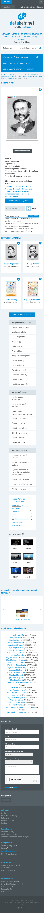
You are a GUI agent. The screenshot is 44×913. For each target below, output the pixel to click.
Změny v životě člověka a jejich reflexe (29, 77)
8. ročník (8, 189)
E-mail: (7, 736)
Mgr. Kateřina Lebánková (17, 712)
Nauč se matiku (7, 886)
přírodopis (25, 194)
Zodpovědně (6, 889)
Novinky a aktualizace (20, 327)
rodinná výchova (11, 196)
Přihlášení (7, 2)
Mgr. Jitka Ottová (16, 700)
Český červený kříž (8, 845)
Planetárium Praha (8, 854)
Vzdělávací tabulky (19, 332)
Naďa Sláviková (17, 687)
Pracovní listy (17, 351)
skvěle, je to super (17, 505)
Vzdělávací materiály (9, 815)
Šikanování (5, 868)
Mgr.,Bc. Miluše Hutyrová (16, 657)
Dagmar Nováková (16, 705)
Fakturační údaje (7, 820)
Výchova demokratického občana (21, 463)
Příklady (4, 891)
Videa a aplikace (18, 337)
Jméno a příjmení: (11, 729)
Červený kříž (27, 189)
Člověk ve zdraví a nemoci (9, 78)
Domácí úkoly (17, 379)
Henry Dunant (24, 191)
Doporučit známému (22, 151)
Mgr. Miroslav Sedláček (16, 672)
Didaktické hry (17, 346)
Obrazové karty (18, 360)
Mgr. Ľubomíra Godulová (17, 692)
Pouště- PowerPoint (22, 620)
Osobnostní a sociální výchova (20, 456)
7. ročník (27, 186)
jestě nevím (15, 512)
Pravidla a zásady (8, 870)
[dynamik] (28, 208)
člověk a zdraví (11, 191)
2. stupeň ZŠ (10, 186)
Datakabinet (5, 75)
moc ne (14, 515)
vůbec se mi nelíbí (17, 518)
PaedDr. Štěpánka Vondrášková (20, 682)
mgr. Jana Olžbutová (16, 645)
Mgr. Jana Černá (16, 680)
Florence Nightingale (11, 264)
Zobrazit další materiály (22, 314)
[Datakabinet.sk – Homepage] (22, 19)
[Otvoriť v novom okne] (22, 908)
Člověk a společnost (19, 428)
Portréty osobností (19, 370)
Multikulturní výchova (20, 479)
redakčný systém (21, 902)
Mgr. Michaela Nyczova (17, 697)
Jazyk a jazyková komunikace (18, 398)
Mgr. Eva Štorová (16, 640)
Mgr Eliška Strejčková (16, 677)
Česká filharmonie (8, 851)
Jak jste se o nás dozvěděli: (14, 751)
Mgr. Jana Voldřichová (17, 702)
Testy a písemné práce (21, 356)
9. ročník (16, 189)
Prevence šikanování (9, 881)
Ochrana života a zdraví (10, 865)
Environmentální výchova (22, 484)
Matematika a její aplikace (19, 405)
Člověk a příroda (18, 423)
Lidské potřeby (11, 300)
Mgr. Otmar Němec (16, 650)
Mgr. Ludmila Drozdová (16, 652)
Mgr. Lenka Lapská (15, 635)
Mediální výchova (19, 489)
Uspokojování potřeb (33, 300)
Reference (5, 818)
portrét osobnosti (12, 194)
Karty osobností (18, 365)
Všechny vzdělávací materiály (19, 75)
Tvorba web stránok (8, 902)
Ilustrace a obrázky (19, 375)
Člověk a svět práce (19, 433)
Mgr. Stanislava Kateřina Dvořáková (20, 707)
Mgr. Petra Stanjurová (16, 667)
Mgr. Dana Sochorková (16, 665)
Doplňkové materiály (20, 384)
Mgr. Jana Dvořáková (16, 662)
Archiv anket (16, 526)
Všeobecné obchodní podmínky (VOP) (15, 837)
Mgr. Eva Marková (16, 675)
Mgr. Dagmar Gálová (17, 690)
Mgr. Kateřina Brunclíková (16, 655)
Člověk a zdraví (18, 438)
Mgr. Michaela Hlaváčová (16, 660)
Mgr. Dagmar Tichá (16, 647)
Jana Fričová (17, 695)
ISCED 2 (33, 75)
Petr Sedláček (15, 637)
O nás (3, 813)
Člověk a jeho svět (19, 419)
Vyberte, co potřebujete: (13, 759)
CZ (41, 2)
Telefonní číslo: (10, 744)
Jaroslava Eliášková (16, 670)
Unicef (3, 848)
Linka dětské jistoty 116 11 (11, 884)
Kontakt (4, 823)
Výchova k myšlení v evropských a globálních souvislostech (21, 472)
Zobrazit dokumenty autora (19, 200)
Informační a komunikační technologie (22, 412)
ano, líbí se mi (16, 508)
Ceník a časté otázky (9, 834)
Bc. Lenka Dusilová (15, 642)
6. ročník (19, 186)
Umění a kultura (18, 442)
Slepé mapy (16, 341)
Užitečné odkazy (7, 832)
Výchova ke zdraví (10, 77)
